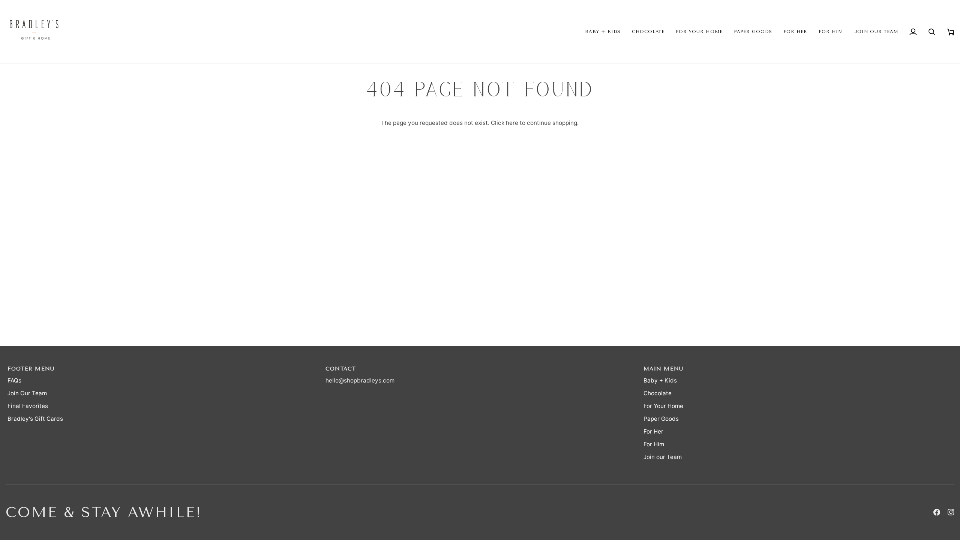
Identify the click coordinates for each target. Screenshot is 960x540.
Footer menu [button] (31, 369)
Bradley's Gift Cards (35, 418)
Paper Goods (661, 418)
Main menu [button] (663, 369)
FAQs (14, 380)
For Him (654, 444)
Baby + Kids (660, 380)
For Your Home (663, 406)
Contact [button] (341, 369)
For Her (653, 431)
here (512, 122)
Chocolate (658, 393)
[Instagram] (951, 512)
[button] (602, 31)
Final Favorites (28, 406)
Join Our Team (27, 393)
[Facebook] (936, 512)
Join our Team (663, 456)
